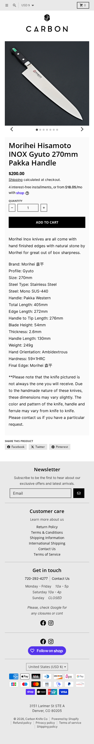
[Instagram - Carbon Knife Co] (51, 623)
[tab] (37, 130)
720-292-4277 (36, 578)
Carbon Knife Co (36, 719)
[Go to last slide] (12, 129)
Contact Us (60, 578)
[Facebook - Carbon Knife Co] (43, 623)
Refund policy (22, 722)
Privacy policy (45, 722)
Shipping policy (47, 726)
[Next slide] (82, 129)
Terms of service (70, 722)
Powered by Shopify (65, 719)
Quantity (15, 201)
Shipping (16, 179)
